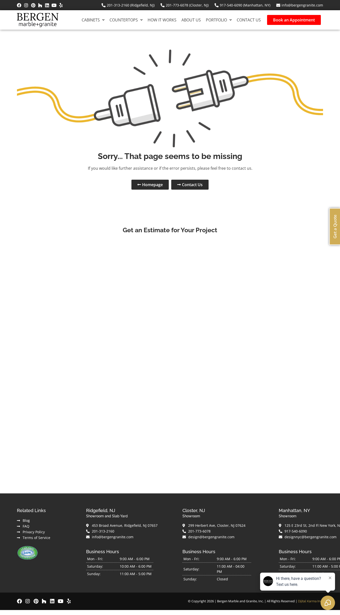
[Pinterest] (33, 5)
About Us (191, 20)
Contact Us (249, 20)
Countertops (124, 20)
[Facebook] (19, 5)
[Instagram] (26, 5)
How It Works (162, 20)
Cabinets (91, 20)
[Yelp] (61, 5)
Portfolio (216, 20)
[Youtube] (54, 5)
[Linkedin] (47, 5)
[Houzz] (40, 5)
